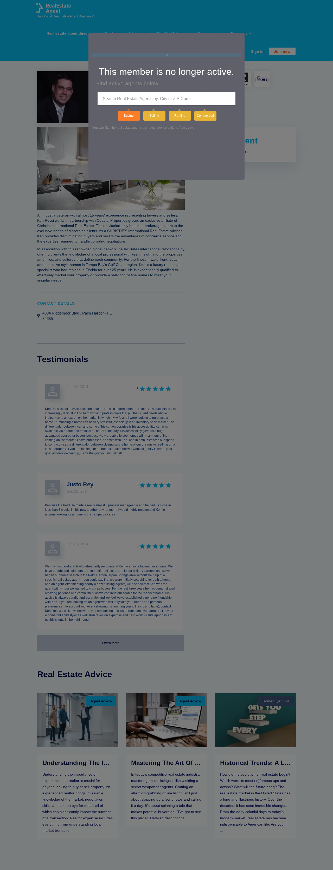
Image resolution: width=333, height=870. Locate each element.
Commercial (205, 115)
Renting (179, 115)
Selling (154, 115)
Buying (129, 115)
